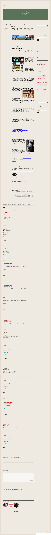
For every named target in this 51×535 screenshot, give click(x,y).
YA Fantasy (41, 92)
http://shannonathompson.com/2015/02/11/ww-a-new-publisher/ (20, 111)
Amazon (45, 64)
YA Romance (38, 93)
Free (37, 74)
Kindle (41, 78)
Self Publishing (42, 86)
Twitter (41, 89)
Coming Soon (30, 512)
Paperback (45, 82)
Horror (41, 75)
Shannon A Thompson (9, 217)
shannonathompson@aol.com (8, 349)
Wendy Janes (44, 89)
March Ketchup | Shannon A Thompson (11, 464)
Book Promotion (44, 67)
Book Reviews (18, 512)
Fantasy (40, 71)
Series (45, 86)
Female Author (43, 71)
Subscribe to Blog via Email (18, 166)
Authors (38, 67)
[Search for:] (41, 102)
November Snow (18, 139)
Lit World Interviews (6, 5)
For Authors (15, 513)
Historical (43, 74)
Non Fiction (38, 82)
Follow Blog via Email (39, 106)
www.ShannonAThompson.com (16, 78)
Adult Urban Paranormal (5, 28)
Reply (4, 214)
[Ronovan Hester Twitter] (45, 531)
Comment (31, 480)
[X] (37, 45)
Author (4, 29)
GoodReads (40, 74)
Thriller (37, 89)
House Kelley (29, 100)
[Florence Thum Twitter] (43, 531)
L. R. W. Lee (43, 78)
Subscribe (14, 174)
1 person (6, 212)
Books (44, 68)
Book (41, 67)
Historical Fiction (38, 75)
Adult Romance (38, 64)
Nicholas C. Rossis (7, 424)
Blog (39, 67)
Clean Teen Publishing (7, 29)
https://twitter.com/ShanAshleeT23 (18, 131)
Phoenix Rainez (10, 371)
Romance (46, 85)
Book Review (38, 68)
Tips (39, 89)
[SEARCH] (47, 25)
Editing (37, 71)
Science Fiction (38, 86)
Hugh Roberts (44, 75)
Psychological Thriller (42, 85)
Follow (37, 112)
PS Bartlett (38, 85)
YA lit (43, 92)
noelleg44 (6, 251)
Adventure (42, 64)
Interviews (24, 513)
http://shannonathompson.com (18, 129)
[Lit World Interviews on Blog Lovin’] (47, 531)
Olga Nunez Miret (42, 82)
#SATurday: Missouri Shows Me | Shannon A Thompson (12, 457)
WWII (37, 92)
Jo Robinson (38, 78)
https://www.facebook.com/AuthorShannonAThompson (20, 130)
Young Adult (41, 93)
